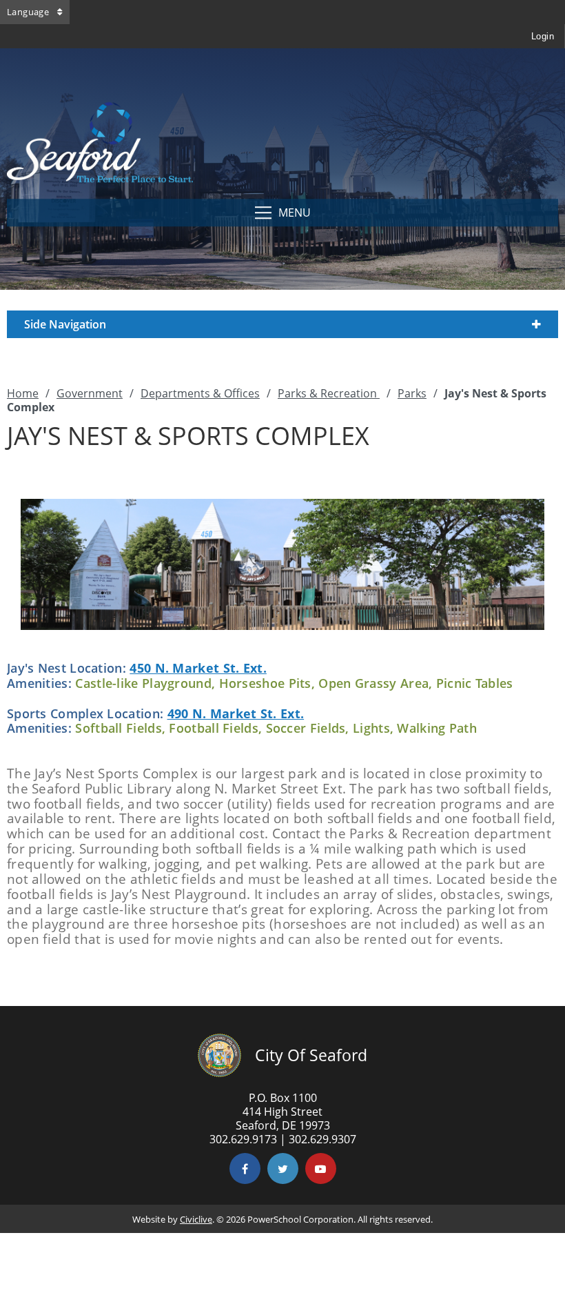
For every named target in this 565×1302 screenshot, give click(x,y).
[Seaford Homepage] (100, 178)
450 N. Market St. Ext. (198, 668)
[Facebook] (244, 1168)
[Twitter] (282, 1168)
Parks (412, 393)
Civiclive (196, 1219)
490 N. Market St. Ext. (236, 713)
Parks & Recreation (329, 393)
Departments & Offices (200, 393)
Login (542, 36)
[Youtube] (320, 1168)
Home (23, 393)
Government (89, 393)
